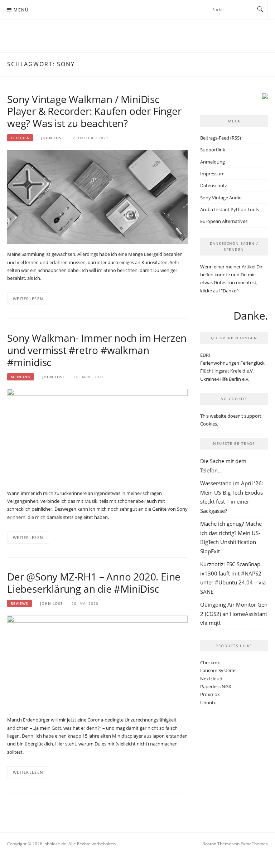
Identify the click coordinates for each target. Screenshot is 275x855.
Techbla (20, 137)
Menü (21, 10)
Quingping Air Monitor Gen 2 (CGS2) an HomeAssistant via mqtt (233, 613)
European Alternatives (223, 221)
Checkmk (210, 662)
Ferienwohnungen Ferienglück (232, 363)
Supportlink (212, 149)
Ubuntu (208, 702)
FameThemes (254, 844)
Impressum (212, 173)
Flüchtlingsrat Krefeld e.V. (227, 371)
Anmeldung (212, 162)
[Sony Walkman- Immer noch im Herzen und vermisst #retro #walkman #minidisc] (97, 435)
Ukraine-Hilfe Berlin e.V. (224, 379)
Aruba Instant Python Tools (229, 209)
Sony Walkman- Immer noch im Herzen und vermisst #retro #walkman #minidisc (97, 350)
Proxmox (210, 694)
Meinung (20, 376)
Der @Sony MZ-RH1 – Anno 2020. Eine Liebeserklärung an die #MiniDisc (93, 583)
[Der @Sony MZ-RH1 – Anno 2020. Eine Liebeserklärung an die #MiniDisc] (97, 662)
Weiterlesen (28, 298)
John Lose (52, 137)
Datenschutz (213, 185)
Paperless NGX (215, 686)
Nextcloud (211, 678)
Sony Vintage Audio (221, 197)
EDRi (205, 355)
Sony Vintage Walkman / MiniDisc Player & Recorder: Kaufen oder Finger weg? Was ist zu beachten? (94, 111)
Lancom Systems (218, 670)
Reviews (19, 603)
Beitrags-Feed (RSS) (220, 138)
